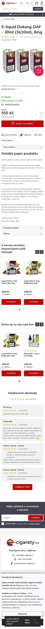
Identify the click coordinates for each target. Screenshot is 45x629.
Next (41, 252)
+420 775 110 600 (24, 559)
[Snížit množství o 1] (41, 116)
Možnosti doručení (12, 104)
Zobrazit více (22, 487)
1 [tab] (19, 309)
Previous (37, 252)
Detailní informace (8, 89)
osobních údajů (34, 524)
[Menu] (42, 3)
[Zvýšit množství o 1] (41, 113)
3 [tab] (23, 309)
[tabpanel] (11, 281)
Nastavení (22, 614)
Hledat (38, 9)
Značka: (7, 140)
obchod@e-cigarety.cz (24, 555)
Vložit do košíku (24, 123)
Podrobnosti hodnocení (33, 37)
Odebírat (35, 518)
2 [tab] (21, 309)
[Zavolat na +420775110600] (27, 3)
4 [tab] (25, 309)
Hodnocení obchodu (22, 393)
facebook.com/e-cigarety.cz (24, 563)
